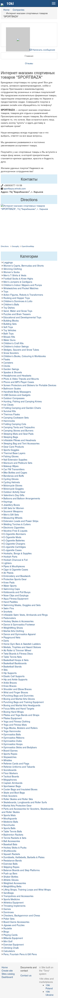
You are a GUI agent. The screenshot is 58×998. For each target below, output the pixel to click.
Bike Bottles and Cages (15, 472)
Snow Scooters (11, 352)
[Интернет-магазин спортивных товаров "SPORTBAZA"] (29, 224)
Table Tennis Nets (12, 656)
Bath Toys (8, 333)
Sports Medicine (11, 899)
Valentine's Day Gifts (13, 495)
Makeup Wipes (11, 466)
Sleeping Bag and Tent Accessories (21, 443)
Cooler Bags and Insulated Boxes (20, 789)
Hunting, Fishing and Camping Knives (22, 401)
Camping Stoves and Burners (18, 430)
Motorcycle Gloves (12, 485)
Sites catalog (8, 973)
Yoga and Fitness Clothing (16, 721)
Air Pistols (8, 572)
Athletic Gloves (11, 879)
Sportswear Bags (12, 786)
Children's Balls (11, 304)
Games (7, 909)
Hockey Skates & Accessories (18, 621)
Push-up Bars (10, 873)
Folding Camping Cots (14, 424)
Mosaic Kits (9, 336)
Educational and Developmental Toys (22, 317)
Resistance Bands (12, 860)
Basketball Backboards (15, 663)
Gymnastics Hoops (13, 744)
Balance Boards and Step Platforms (21, 870)
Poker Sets (9, 918)
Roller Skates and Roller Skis (18, 799)
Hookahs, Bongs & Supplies (17, 553)
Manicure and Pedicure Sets (17, 462)
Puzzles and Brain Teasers (17, 314)
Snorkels (7, 611)
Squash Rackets (11, 854)
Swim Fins (8, 608)
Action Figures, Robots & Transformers (23, 294)
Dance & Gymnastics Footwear (19, 624)
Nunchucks (9, 824)
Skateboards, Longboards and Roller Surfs (25, 802)
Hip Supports (10, 673)
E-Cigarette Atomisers (14, 534)
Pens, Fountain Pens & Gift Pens (20, 954)
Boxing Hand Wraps (13, 711)
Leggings (8, 262)
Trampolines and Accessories (18, 896)
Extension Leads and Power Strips (20, 521)
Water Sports (10, 585)
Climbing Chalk (11, 947)
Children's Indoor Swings (16, 346)
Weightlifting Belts (12, 886)
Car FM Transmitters (13, 469)
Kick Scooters (10, 795)
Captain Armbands (12, 782)
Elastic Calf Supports (13, 676)
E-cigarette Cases (12, 550)
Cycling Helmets (11, 482)
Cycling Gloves (11, 479)
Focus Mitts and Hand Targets (18, 708)
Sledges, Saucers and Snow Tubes (21, 349)
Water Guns (9, 340)
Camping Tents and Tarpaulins (19, 427)
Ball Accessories (11, 841)
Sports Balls (9, 828)
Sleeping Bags (10, 437)
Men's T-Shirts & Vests (14, 275)
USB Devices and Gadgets (16, 395)
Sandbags (8, 892)
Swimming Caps (11, 588)
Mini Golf (7, 941)
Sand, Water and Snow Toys (17, 310)
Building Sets (10, 323)
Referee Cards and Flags (16, 763)
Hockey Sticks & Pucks (14, 847)
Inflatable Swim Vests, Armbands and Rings (25, 614)
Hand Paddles (10, 601)
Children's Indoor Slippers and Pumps (22, 285)
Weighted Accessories (14, 883)
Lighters (7, 563)
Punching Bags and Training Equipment (23, 702)
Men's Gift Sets (11, 514)
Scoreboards (9, 770)
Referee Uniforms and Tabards (19, 766)
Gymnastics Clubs (12, 740)
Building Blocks (11, 320)
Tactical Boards (11, 776)
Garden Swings (11, 369)
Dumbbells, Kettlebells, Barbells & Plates (23, 857)
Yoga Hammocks (12, 731)
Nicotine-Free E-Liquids (15, 530)
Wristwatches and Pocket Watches (20, 288)
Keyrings (7, 501)
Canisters (8, 362)
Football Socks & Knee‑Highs (18, 278)
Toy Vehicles (9, 330)
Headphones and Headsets (17, 375)
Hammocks (9, 420)
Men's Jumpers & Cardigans (17, 281)
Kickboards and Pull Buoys (16, 592)
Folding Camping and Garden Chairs (22, 407)
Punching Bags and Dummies (18, 695)
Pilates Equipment (12, 718)
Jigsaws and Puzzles (13, 925)
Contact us (25, 975)
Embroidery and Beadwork (16, 576)
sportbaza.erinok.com (15, 188)
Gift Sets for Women (13, 508)
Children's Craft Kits (13, 343)
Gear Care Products (13, 446)
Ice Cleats (8, 404)
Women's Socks (11, 272)
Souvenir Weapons (13, 511)
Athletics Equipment (13, 902)
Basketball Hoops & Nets (16, 660)
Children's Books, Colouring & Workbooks (24, 356)
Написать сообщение (43, 49)
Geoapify (15, 246)
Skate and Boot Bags (14, 792)
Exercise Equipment (13, 944)
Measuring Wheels (12, 517)
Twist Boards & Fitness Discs (18, 653)
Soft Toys (8, 327)
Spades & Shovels (12, 372)
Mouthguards (10, 818)
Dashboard (7, 977)
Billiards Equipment (13, 938)
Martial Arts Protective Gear (17, 805)
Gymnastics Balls (12, 734)
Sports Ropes (10, 753)
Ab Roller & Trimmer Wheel (17, 650)
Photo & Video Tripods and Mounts (21, 378)
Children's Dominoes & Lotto (17, 301)
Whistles (7, 760)
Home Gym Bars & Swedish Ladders (22, 643)
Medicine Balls (10, 821)
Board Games (10, 750)
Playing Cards (10, 934)
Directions (5, 246)
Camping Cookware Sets (16, 417)
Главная (29, 55)
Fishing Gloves (11, 456)
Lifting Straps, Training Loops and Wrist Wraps (27, 889)
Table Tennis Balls (12, 831)
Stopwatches (9, 757)
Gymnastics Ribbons (13, 737)
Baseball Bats (10, 844)
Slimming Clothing (12, 268)
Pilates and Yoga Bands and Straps (21, 715)
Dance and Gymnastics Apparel (19, 634)
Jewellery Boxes (11, 504)
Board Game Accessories (16, 921)
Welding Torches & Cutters (17, 524)
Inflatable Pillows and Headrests (19, 440)
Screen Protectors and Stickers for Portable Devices (29, 385)
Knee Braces (9, 685)
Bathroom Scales (12, 388)
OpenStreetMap (28, 246)
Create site (7, 970)
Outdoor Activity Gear (14, 492)
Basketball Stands (12, 666)
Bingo (6, 931)
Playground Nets (11, 637)
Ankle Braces (10, 682)
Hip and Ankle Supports (15, 679)
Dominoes (8, 912)
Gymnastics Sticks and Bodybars (20, 747)
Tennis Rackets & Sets (14, 837)
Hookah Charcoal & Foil (15, 559)
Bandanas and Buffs (13, 475)
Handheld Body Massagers (17, 391)
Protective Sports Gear (15, 579)
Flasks (6, 359)
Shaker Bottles (10, 876)
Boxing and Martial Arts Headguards (21, 705)
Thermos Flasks (11, 414)
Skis (5, 669)
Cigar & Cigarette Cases (15, 569)
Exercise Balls (10, 863)
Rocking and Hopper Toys (16, 298)
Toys (5, 291)
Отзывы (29, 63)
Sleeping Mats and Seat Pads (18, 433)
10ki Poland (49, 986)
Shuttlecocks (9, 850)
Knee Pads (9, 582)
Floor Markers (10, 773)
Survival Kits (9, 411)
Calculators (9, 951)
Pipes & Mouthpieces (14, 566)
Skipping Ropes (11, 867)
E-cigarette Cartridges (14, 546)
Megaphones (10, 779)
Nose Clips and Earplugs (16, 595)
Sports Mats (9, 815)
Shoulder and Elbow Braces (17, 689)
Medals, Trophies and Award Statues (22, 647)
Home (5, 967)
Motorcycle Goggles (13, 488)
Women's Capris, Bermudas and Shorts (23, 265)
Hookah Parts (10, 556)
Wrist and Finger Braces (15, 692)
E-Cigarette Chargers (14, 543)
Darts (6, 640)
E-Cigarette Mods (12, 537)
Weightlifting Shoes (13, 627)
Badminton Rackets (13, 834)
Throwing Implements (14, 905)
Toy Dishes (9, 307)
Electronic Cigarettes (13, 527)
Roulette (7, 928)
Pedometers (9, 618)
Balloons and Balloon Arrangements (21, 498)
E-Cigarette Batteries (14, 540)
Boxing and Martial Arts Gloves (19, 698)
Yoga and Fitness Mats (15, 724)
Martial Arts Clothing (13, 631)
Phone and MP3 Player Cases (18, 382)
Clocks (6, 365)
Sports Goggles (11, 449)
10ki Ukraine (49, 993)
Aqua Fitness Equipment (15, 598)
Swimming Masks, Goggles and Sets (22, 605)
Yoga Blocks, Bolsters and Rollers (20, 728)
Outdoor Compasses (13, 398)
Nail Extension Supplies (15, 459)
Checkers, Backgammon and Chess (21, 915)
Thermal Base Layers (14, 453)
